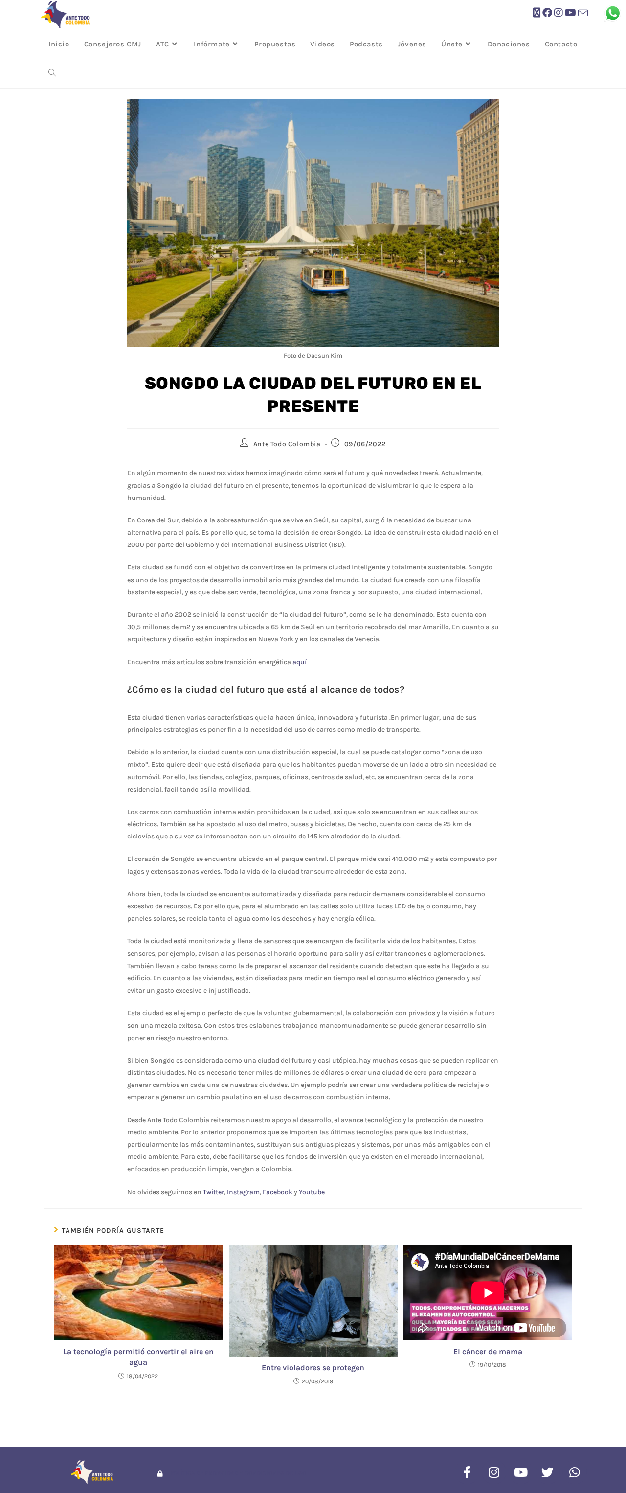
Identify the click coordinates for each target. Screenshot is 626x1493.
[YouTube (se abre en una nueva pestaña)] (570, 13)
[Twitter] (548, 1472)
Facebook (278, 1192)
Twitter (213, 1192)
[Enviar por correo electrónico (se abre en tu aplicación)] (583, 13)
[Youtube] (521, 1472)
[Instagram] (494, 1472)
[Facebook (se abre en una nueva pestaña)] (547, 13)
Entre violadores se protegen (313, 1367)
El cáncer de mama (487, 1351)
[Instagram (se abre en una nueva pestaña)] (558, 13)
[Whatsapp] (574, 1472)
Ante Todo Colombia (287, 444)
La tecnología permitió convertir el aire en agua (138, 1357)
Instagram (243, 1192)
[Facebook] (467, 1472)
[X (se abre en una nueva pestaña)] (536, 13)
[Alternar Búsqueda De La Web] (52, 73)
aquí (299, 662)
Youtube (312, 1192)
